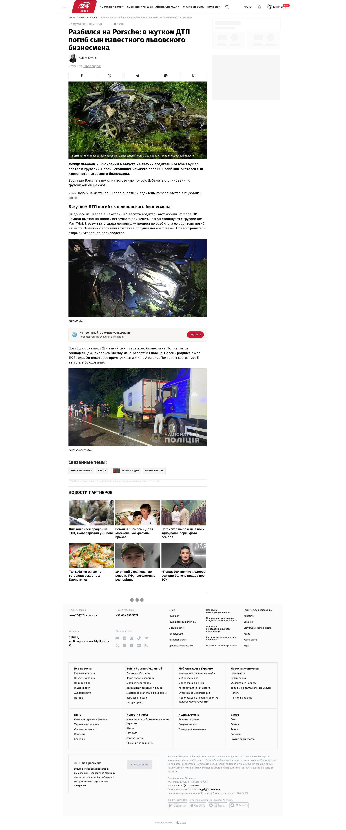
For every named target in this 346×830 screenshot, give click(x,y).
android (177, 805)
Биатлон (236, 734)
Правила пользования (181, 646)
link (117, 638)
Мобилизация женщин (192, 682)
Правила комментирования (221, 645)
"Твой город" (92, 66)
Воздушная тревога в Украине (144, 687)
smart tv (217, 805)
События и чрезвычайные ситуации (153, 6)
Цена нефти (238, 673)
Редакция (174, 616)
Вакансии (249, 622)
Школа (130, 728)
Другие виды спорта (243, 739)
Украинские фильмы (86, 724)
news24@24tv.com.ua (82, 615)
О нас (172, 610)
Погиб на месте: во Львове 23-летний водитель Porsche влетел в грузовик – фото (135, 195)
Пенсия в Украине (241, 697)
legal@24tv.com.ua (209, 789)
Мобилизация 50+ (189, 678)
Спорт (235, 714)
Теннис (235, 729)
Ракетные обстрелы (138, 673)
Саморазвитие (135, 738)
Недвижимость (189, 714)
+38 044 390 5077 (127, 615)
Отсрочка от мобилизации (194, 692)
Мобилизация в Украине (196, 668)
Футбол (235, 724)
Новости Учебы (137, 714)
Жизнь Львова (193, 6)
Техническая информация (258, 610)
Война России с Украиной (144, 668)
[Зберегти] (194, 76)
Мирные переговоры (139, 682)
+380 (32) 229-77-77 (188, 785)
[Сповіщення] (259, 6)
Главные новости (84, 673)
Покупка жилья (188, 724)
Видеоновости (82, 687)
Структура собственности (258, 628)
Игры (246, 646)
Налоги (235, 692)
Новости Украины (84, 678)
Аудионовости (82, 692)
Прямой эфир (82, 682)
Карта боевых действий (141, 678)
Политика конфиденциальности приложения (218, 629)
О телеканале (176, 628)
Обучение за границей (140, 743)
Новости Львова (111, 6)
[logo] (84, 7)
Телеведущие (176, 634)
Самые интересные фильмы (90, 719)
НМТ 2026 (132, 733)
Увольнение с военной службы (197, 673)
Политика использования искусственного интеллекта (221, 619)
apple (197, 805)
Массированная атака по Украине (147, 692)
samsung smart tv (239, 805)
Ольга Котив (87, 58)
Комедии (79, 734)
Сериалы (79, 739)
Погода (78, 697)
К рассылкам (139, 764)
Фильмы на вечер (84, 729)
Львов (72, 17)
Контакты (249, 616)
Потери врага (135, 702)
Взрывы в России (137, 697)
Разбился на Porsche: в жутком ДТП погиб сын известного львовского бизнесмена (146, 17)
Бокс (233, 719)
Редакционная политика (182, 622)
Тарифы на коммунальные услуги (251, 687)
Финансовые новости (243, 682)
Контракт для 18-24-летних (194, 687)
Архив (247, 634)
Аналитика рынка (189, 719)
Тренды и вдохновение (192, 729)
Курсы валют (238, 678)
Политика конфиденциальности (218, 611)
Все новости (83, 668)
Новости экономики (245, 668)
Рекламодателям (178, 640)
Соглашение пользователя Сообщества (221, 638)
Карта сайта (250, 640)
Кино (77, 714)
